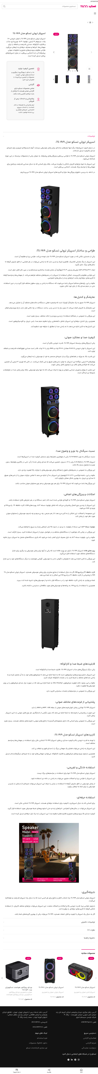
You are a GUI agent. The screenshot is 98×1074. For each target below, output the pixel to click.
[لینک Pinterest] (75, 1059)
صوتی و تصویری (80, 992)
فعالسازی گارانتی (89, 1038)
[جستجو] (4, 6)
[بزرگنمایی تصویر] (89, 69)
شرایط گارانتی (91, 1043)
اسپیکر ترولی (59, 992)
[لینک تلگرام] (68, 1059)
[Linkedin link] (72, 1059)
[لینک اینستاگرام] (78, 1059)
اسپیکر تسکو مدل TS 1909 (85, 987)
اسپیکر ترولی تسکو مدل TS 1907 (51, 987)
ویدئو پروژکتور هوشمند (14, 995)
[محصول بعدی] (88, 22)
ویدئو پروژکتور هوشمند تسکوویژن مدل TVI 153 (18, 988)
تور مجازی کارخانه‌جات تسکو (36, 1048)
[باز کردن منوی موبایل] (95, 13)
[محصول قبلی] (92, 22)
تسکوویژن (28, 995)
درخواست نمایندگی (89, 1048)
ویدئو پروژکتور (14, 992)
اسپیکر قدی (90, 992)
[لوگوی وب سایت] (88, 6)
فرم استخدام (42, 1038)
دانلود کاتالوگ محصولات (38, 1043)
